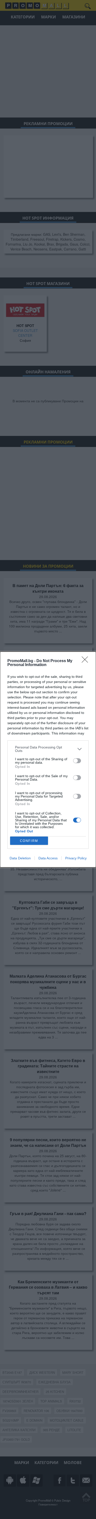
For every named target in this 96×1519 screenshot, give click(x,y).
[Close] (86, 661)
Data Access (48, 858)
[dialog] (48, 759)
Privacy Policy (76, 858)
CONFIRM (29, 841)
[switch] (77, 760)
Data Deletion (20, 858)
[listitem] (48, 749)
